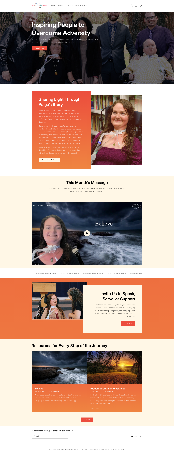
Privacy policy (84, 449)
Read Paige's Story (49, 160)
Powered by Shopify (71, 449)
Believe (39, 388)
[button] (69, 5)
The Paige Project (59, 449)
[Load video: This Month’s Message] (87, 233)
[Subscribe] (65, 436)
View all (87, 420)
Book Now (128, 323)
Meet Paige (39, 48)
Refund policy (94, 449)
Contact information (119, 449)
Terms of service (106, 449)
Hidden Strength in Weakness (107, 388)
